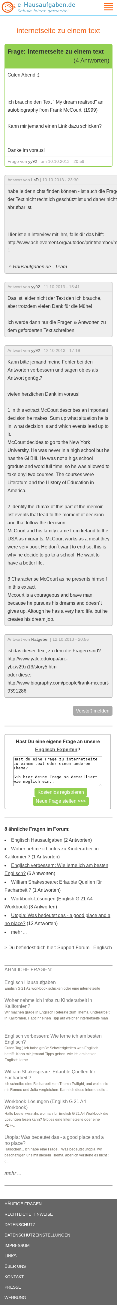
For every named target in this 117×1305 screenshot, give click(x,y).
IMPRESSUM (17, 1245)
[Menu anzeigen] (101, 7)
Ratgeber (40, 639)
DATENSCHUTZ (19, 1224)
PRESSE (12, 1287)
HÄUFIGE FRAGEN (23, 1203)
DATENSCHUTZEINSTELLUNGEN (37, 1235)
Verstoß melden (93, 710)
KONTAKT (14, 1276)
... (12, 1172)
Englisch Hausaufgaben (36, 840)
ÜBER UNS (15, 1266)
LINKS (10, 1255)
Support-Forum (73, 947)
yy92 (32, 161)
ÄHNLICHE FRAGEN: (28, 969)
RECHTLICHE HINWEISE (28, 1214)
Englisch (102, 947)
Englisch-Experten (56, 749)
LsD (35, 179)
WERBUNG (15, 1297)
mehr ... (19, 932)
